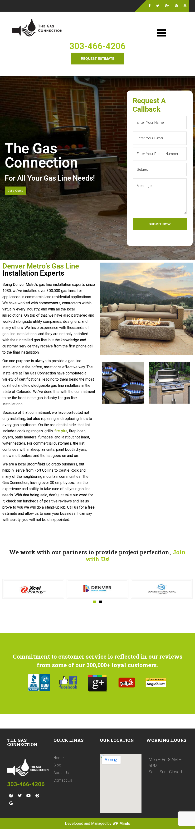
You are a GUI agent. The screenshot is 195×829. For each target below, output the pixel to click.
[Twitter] (20, 795)
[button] (94, 602)
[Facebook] (11, 795)
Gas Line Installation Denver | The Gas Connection (38, 28)
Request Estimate (97, 58)
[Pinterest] (37, 795)
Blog (57, 765)
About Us (61, 772)
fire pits (60, 431)
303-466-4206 (97, 46)
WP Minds (121, 823)
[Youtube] (28, 795)
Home (59, 758)
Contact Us (63, 780)
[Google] (11, 803)
